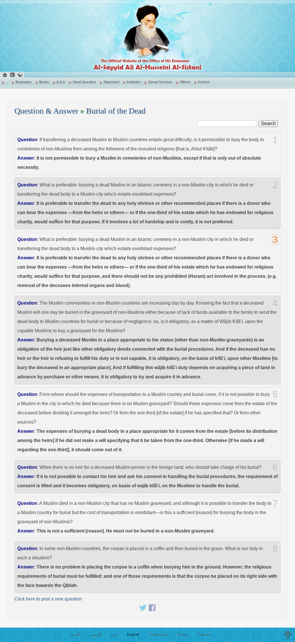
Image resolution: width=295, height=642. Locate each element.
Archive (204, 82)
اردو (114, 634)
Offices (185, 82)
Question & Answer (46, 110)
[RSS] (12, 75)
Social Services (160, 82)
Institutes (134, 82)
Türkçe (182, 634)
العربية (75, 634)
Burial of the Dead (115, 110)
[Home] (5, 75)
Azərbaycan (158, 634)
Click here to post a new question (48, 598)
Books (44, 82)
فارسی (95, 634)
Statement (111, 82)
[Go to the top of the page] (287, 634)
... (6, 82)
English (133, 634)
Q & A (60, 82)
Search (268, 123)
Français (204, 634)
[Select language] (20, 75)
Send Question (84, 82)
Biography (24, 82)
